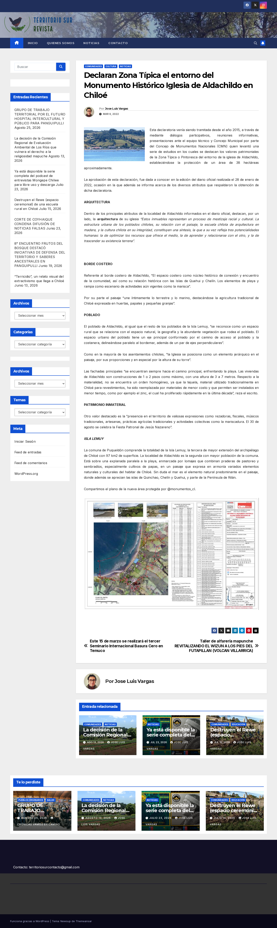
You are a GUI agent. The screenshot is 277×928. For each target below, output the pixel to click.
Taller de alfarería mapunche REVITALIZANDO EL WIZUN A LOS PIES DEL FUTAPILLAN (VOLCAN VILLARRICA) (214, 646)
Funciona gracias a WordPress (30, 921)
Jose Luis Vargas (116, 108)
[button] (255, 43)
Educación (238, 724)
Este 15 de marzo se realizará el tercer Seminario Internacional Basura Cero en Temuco (126, 646)
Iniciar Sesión (25, 441)
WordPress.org (26, 474)
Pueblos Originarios (30, 800)
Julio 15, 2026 (225, 817)
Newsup (65, 921)
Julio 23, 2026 (160, 817)
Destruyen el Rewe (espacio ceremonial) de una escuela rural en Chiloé (36, 204)
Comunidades (93, 66)
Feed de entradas (27, 452)
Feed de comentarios (30, 463)
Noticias (91, 43)
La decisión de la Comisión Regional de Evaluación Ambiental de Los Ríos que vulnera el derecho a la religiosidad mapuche (35, 147)
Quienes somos (61, 43)
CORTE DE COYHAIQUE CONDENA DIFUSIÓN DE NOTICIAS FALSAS (34, 223)
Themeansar (84, 921)
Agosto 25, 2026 (34, 817)
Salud (50, 800)
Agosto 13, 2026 (98, 817)
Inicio (33, 43)
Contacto (118, 43)
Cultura (111, 66)
